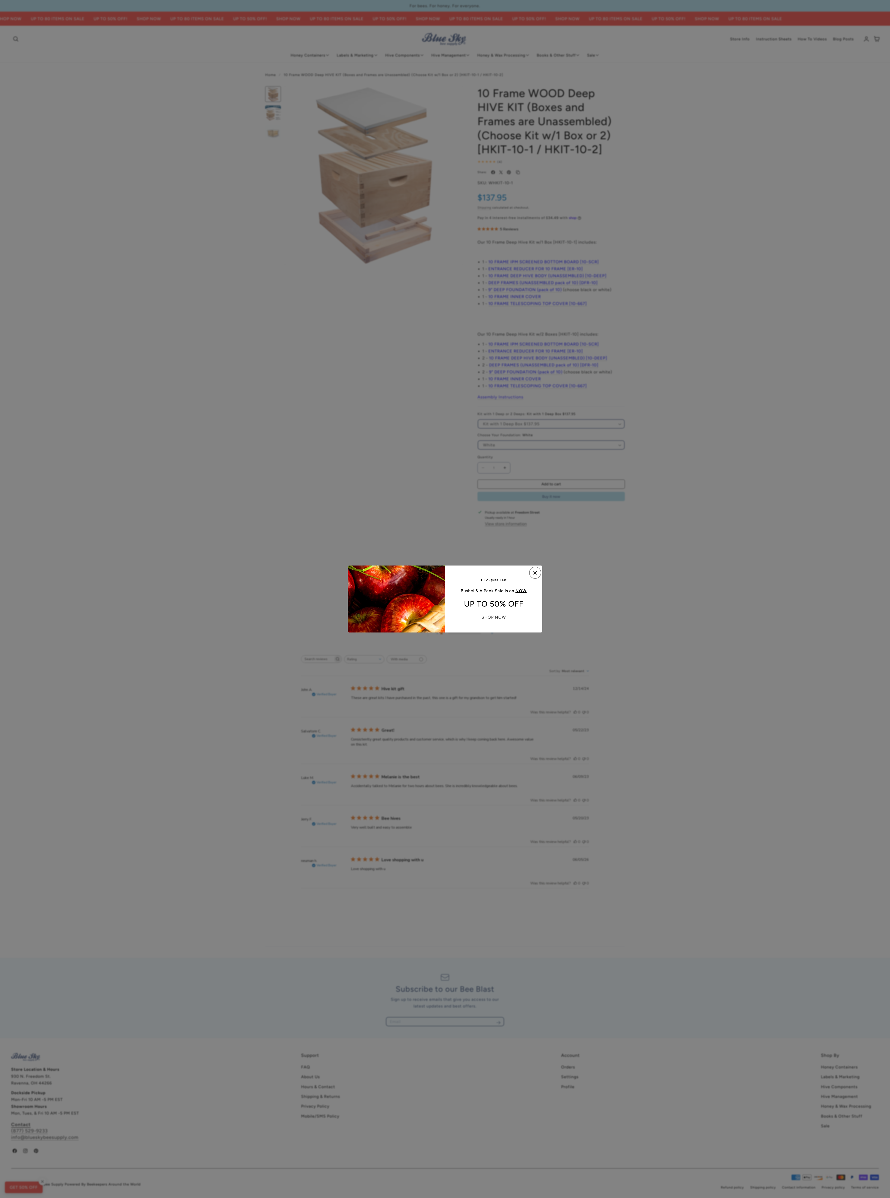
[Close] (535, 573)
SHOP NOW (494, 617)
